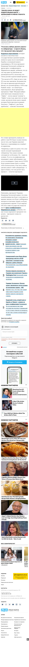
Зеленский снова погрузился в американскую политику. (17, 275)
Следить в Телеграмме (15, 362)
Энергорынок (4, 624)
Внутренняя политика (6, 617)
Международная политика (7, 619)
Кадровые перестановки (9, 53)
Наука (2, 630)
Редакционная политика (7, 582)
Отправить (14, 343)
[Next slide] (27, 6)
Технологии (4, 632)
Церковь (3, 637)
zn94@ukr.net (19, 596)
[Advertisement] (14, 122)
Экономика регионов (6, 628)
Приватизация (4, 626)
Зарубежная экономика (20, 619)
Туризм (16, 635)
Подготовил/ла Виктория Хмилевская (11, 228)
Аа (14, 2)
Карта (2, 584)
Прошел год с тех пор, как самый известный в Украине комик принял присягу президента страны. (17, 289)
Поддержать (21, 2)
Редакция (3, 578)
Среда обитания (5, 635)
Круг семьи (17, 632)
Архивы (3, 575)
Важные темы (4, 5)
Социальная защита (19, 617)
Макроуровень (4, 622)
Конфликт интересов (19, 622)
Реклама (3, 580)
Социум (16, 628)
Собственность (18, 637)
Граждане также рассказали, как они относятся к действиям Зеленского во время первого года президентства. (16, 244)
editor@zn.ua (22, 598)
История (16, 630)
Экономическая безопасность (18, 625)
